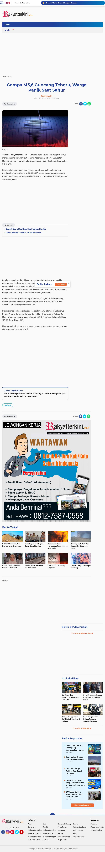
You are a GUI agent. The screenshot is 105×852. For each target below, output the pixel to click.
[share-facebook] (81, 104)
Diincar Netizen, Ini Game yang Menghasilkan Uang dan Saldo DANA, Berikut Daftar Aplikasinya (74, 747)
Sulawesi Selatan (34, 837)
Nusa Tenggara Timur (50, 833)
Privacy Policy (96, 830)
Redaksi (94, 824)
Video (9, 30)
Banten (75, 824)
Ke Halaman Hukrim (82, 728)
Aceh (30, 824)
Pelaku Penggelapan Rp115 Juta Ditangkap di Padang (71, 719)
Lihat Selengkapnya (82, 805)
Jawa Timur (62, 827)
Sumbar (46, 840)
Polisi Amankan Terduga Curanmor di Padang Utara (92, 697)
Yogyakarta (62, 840)
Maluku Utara (78, 830)
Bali (44, 824)
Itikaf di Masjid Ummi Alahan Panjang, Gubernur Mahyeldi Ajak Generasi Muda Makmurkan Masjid (35, 394)
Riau (74, 833)
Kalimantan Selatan (35, 830)
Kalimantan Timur (50, 830)
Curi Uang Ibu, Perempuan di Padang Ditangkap (70, 697)
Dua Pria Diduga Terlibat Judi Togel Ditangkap (74, 771)
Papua (60, 833)
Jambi (45, 827)
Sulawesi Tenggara (65, 837)
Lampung (61, 830)
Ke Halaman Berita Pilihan (81, 633)
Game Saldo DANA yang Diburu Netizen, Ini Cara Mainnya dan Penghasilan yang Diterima (75, 782)
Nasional (7, 405)
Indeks (8, 25)
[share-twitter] (85, 104)
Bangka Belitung (64, 824)
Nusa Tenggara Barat (35, 833)
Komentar (11, 104)
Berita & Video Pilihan (74, 627)
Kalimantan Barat (79, 827)
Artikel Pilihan (70, 678)
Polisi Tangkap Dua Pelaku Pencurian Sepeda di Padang (90, 719)
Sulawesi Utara (78, 837)
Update (61, 284)
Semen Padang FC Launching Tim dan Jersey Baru (65, 3)
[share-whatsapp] (89, 104)
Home (7, 3)
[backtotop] (52, 815)
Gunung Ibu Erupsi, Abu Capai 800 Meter (75, 758)
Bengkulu (31, 827)
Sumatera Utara (34, 840)
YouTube (23, 835)
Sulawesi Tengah (49, 837)
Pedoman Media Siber (98, 827)
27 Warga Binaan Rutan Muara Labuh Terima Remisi (74, 794)
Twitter (18, 835)
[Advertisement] (56, 25)
